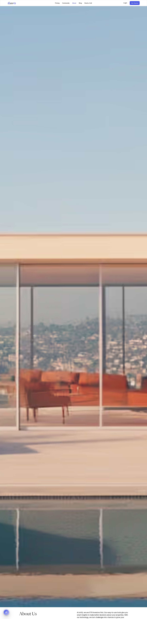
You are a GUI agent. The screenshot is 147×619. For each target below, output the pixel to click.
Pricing (57, 3)
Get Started (134, 3)
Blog (80, 3)
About (74, 3)
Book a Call (88, 3)
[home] (21, 3)
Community (66, 3)
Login (125, 3)
